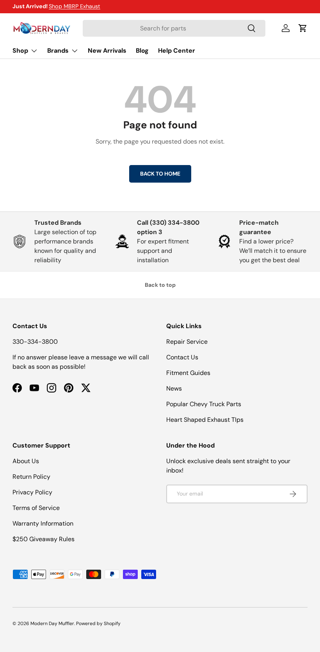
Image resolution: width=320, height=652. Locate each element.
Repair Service (187, 342)
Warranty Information (42, 523)
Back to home (160, 173)
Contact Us (182, 357)
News (174, 388)
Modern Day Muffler (52, 623)
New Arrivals (107, 50)
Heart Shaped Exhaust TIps (205, 420)
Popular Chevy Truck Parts (203, 404)
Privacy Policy (32, 492)
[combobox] (174, 28)
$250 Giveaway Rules (43, 539)
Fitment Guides (188, 373)
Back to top (160, 284)
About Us (25, 461)
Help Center (176, 50)
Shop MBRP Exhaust (74, 6)
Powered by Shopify (98, 623)
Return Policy (31, 477)
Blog (142, 50)
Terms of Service (36, 508)
